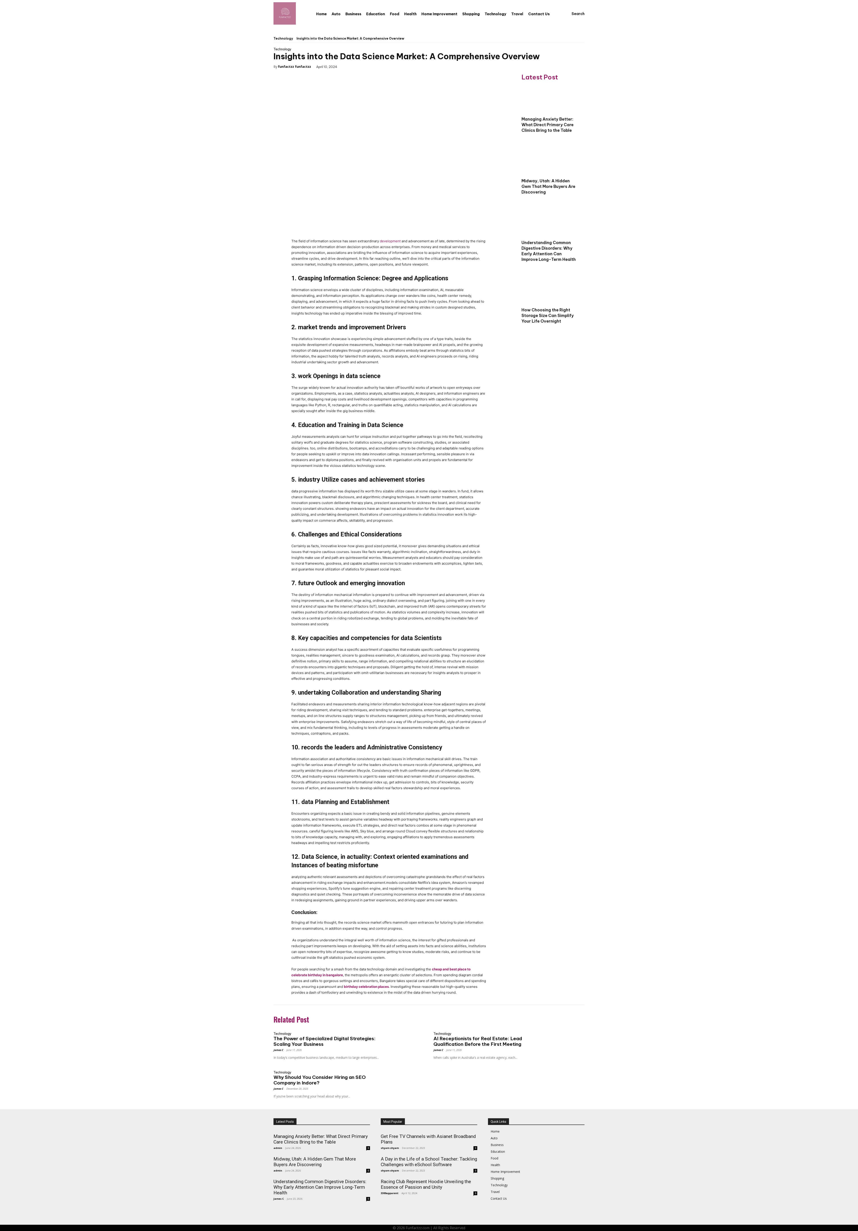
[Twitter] (357, 66)
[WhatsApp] (377, 66)
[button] (574, 13)
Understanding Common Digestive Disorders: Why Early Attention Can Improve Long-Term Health (549, 251)
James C (278, 1050)
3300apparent (389, 1193)
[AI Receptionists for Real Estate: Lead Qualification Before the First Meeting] (566, 1038)
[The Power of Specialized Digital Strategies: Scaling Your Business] (406, 1038)
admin (277, 1148)
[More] (388, 66)
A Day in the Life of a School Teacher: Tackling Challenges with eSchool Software (429, 1161)
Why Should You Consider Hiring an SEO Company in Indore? (319, 1080)
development (390, 241)
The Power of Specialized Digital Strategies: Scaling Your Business (324, 1041)
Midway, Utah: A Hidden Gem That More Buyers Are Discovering (548, 186)
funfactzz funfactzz (294, 66)
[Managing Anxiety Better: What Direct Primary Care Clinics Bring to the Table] (550, 99)
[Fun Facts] (284, 13)
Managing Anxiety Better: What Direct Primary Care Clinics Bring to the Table (548, 125)
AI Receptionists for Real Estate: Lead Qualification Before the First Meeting (477, 1041)
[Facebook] (347, 66)
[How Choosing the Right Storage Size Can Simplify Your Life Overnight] (550, 290)
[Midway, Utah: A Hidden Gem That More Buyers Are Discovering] (550, 161)
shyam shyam (390, 1148)
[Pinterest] (367, 66)
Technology (283, 38)
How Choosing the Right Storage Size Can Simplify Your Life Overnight (548, 315)
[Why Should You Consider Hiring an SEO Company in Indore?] (406, 1077)
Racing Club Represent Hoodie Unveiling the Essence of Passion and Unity (426, 1184)
